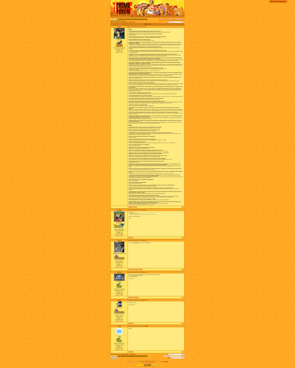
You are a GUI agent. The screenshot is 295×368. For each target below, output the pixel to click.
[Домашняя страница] (135, 207)
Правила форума (156, 16)
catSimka (119, 272)
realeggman (119, 209)
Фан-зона (117, 22)
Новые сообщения (139, 16)
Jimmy (119, 26)
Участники (148, 16)
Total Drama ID (124, 22)
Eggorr (119, 240)
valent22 (119, 300)
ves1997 (119, 326)
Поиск (163, 16)
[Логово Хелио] (166, 361)
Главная (132, 16)
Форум (112, 22)
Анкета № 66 (132, 22)
